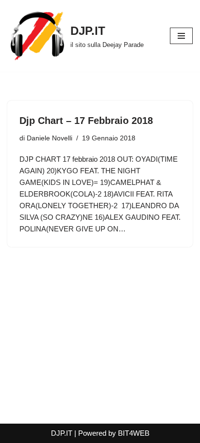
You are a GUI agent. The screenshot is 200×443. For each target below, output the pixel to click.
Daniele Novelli (49, 138)
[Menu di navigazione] (181, 36)
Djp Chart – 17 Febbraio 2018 (86, 120)
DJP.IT (61, 433)
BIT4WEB (134, 433)
